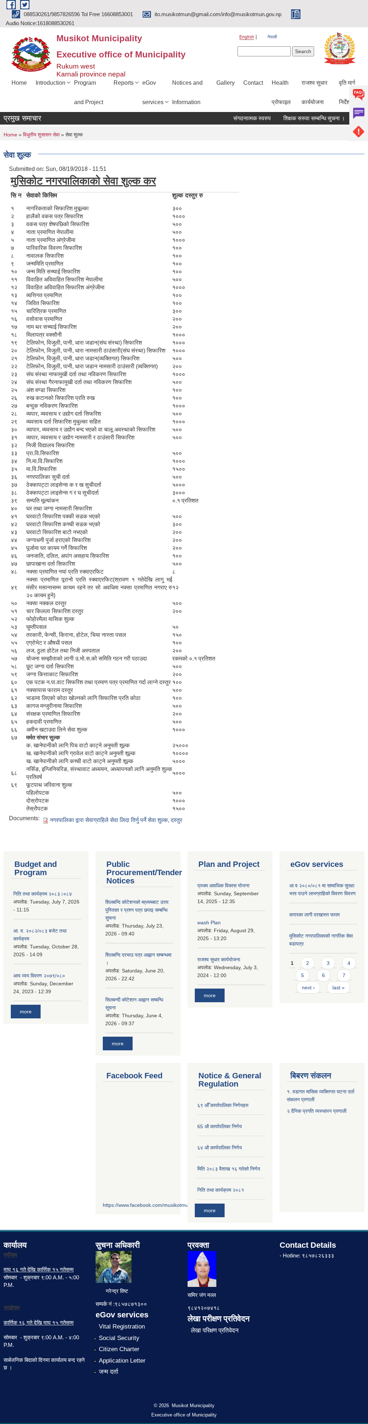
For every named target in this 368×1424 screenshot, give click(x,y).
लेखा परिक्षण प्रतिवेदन (215, 1330)
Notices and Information (187, 92)
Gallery (225, 83)
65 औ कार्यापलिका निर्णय (219, 1126)
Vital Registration (122, 1326)
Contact (253, 83)
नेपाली (272, 36)
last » (338, 987)
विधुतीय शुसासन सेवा (41, 134)
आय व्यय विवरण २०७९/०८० (39, 976)
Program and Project (88, 92)
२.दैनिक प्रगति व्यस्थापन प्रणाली (316, 1111)
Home (19, 83)
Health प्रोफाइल (281, 92)
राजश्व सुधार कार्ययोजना (314, 92)
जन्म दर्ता (108, 1371)
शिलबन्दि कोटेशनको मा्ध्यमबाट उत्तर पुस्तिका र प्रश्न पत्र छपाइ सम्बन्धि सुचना (137, 910)
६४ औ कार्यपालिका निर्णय (219, 1147)
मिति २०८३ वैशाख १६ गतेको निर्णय (228, 1169)
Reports (124, 83)
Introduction (50, 83)
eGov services (153, 92)
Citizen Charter (119, 1349)
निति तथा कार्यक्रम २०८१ (220, 1190)
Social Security (119, 1338)
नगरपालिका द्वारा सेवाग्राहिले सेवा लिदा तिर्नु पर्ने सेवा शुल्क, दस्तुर (116, 820)
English (246, 36)
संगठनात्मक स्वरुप (242, 118)
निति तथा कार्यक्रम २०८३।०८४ (42, 894)
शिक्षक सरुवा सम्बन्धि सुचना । (304, 118)
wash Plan (209, 922)
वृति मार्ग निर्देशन (347, 92)
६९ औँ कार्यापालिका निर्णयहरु (223, 1105)
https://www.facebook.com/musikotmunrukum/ (155, 1205)
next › (308, 987)
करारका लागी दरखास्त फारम (314, 915)
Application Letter (122, 1360)
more (26, 1011)
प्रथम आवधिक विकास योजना (223, 885)
